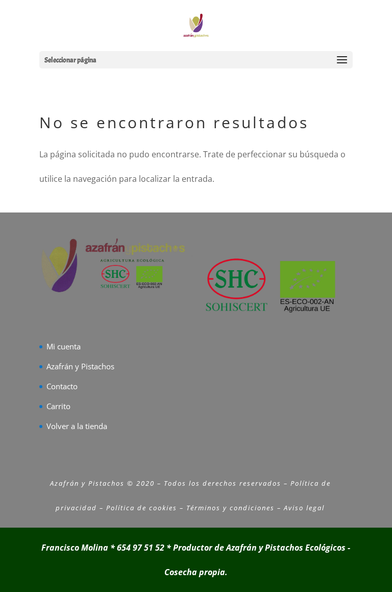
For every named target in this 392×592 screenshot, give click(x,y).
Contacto (62, 386)
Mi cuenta (63, 346)
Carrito (58, 406)
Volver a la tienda (76, 426)
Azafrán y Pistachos (80, 366)
